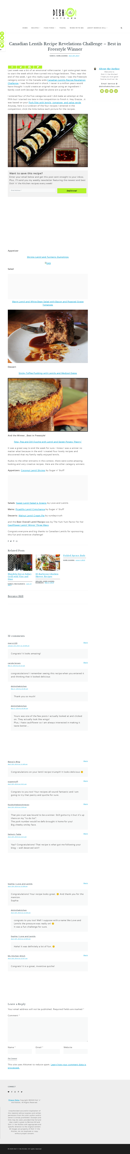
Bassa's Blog (14, 762)
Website (68, 1047)
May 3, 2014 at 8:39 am (19, 708)
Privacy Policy (14, 1100)
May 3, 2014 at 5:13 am (16, 665)
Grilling (39, 581)
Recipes (35, 28)
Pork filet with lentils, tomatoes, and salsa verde (55, 102)
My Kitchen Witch (16, 956)
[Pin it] (13, 541)
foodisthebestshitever (18, 805)
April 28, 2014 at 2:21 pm (17, 837)
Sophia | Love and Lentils (20, 884)
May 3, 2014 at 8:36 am (19, 689)
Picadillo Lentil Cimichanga (30, 509)
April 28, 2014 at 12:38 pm (18, 886)
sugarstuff (13, 781)
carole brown (14, 663)
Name (12, 1047)
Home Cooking (62, 55)
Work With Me (77, 28)
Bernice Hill (15, 596)
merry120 (12, 643)
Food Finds (49, 28)
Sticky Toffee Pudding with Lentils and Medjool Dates (48, 373)
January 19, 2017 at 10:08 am (18, 645)
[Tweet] (11, 541)
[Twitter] (21, 67)
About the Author (109, 69)
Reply (85, 643)
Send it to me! (72, 191)
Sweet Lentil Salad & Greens (31, 503)
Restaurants (19, 584)
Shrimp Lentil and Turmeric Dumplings (48, 257)
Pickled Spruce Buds (74, 555)
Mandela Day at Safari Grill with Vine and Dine (19, 576)
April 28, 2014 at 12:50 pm (21, 939)
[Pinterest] (12, 67)
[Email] (16, 541)
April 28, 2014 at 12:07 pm (18, 958)
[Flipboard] (38, 67)
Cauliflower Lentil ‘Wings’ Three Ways (28, 525)
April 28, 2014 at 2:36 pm (17, 807)
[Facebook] (29, 67)
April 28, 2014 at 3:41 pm (17, 784)
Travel (62, 28)
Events (52, 55)
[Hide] (1, 49)
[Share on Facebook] (8, 541)
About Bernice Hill (96, 28)
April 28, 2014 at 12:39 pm (21, 912)
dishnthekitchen (19, 686)
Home (25, 28)
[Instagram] (107, 91)
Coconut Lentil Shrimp (33, 470)
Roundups (40, 582)
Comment (14, 1015)
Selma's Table (14, 834)
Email (39, 1047)
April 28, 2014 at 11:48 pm (18, 764)
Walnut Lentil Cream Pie (32, 516)
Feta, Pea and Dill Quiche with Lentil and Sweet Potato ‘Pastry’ (48, 442)
